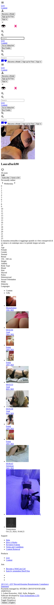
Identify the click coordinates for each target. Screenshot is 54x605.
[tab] (29, 291)
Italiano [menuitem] (4, 603)
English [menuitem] (12, 603)
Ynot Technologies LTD (29, 595)
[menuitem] (3, 6)
